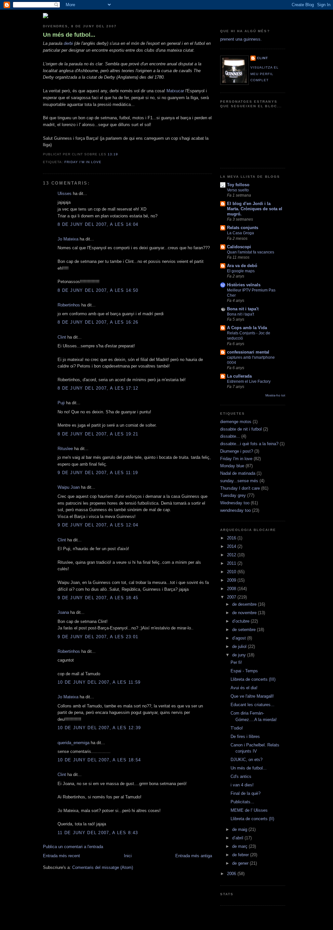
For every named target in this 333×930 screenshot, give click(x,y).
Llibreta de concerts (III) (253, 679)
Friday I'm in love (82, 162)
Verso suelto (238, 190)
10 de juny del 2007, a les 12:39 (99, 727)
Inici (128, 855)
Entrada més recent (61, 855)
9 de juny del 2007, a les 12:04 (98, 525)
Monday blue (232, 465)
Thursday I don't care (240, 488)
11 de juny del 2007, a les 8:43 (98, 832)
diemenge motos (235, 421)
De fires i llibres (245, 736)
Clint (62, 337)
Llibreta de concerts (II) (252, 818)
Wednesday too (234, 502)
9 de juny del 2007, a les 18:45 (98, 597)
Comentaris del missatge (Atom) (102, 867)
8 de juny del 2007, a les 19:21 (98, 434)
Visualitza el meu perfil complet (264, 74)
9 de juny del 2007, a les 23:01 (98, 636)
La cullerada (239, 376)
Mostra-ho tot (275, 395)
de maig (240, 829)
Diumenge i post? (236, 451)
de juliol (240, 646)
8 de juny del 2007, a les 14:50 (98, 290)
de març (240, 846)
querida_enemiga (73, 742)
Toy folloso (238, 184)
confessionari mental (248, 352)
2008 (232, 588)
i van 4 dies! (242, 784)
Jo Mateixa (68, 239)
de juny (239, 654)
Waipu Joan (69, 487)
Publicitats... (242, 801)
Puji (61, 402)
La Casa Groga (240, 233)
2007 (232, 597)
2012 (232, 554)
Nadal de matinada (237, 473)
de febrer (241, 854)
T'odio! (237, 728)
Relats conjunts (242, 227)
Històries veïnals (243, 284)
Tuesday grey (233, 495)
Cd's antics (241, 776)
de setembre (244, 629)
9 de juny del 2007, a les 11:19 (98, 472)
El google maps (241, 271)
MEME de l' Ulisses (249, 810)
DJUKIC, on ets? (246, 759)
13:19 (113, 154)
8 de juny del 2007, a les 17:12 (98, 388)
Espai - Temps (244, 670)
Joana (63, 612)
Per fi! (236, 662)
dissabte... (230, 436)
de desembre (245, 604)
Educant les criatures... (252, 704)
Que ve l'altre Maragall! (252, 696)
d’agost (239, 638)
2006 (232, 873)
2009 (232, 580)
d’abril (238, 837)
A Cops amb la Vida (247, 327)
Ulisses (65, 193)
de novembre (245, 612)
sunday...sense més (239, 480)
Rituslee (65, 448)
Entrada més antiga (193, 855)
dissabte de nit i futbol (241, 429)
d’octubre (241, 621)
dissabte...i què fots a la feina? (249, 443)
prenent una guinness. (241, 39)
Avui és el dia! (244, 687)
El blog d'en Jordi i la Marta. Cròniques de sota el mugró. (254, 208)
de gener (241, 863)
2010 (232, 571)
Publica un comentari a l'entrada (73, 846)
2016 (232, 538)
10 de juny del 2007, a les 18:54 (99, 759)
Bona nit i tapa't (243, 308)
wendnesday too (235, 510)
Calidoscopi (239, 246)
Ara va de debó (242, 265)
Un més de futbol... (69, 35)
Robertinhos (69, 305)
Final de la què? (245, 793)
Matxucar (175, 90)
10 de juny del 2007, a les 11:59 (99, 682)
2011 (232, 563)
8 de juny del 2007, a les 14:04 (98, 224)
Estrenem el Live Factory (249, 381)
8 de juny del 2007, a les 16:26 (98, 322)
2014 (232, 546)
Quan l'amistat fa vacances (250, 252)
